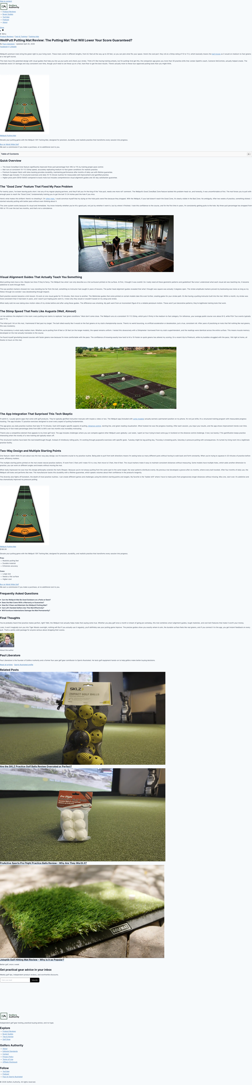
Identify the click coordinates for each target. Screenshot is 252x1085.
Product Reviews (9, 12)
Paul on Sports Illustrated (13, 1077)
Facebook (4, 47)
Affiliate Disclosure (10, 1062)
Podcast (6, 20)
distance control (94, 426)
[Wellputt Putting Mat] (126, 104)
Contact (6, 1054)
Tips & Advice (8, 1037)
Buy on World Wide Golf (9, 144)
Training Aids (34, 37)
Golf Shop (6, 1039)
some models (138, 419)
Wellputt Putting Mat (8, 136)
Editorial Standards (10, 1051)
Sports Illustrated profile (23, 665)
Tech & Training (21, 37)
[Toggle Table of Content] (248, 154)
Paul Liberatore (8, 44)
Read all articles (6, 665)
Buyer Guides (8, 14)
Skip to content (6, 1)
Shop (2, 28)
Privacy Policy (8, 1057)
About (5, 22)
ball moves (216, 54)
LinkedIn (13, 47)
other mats (50, 199)
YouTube (6, 17)
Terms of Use (8, 1059)
